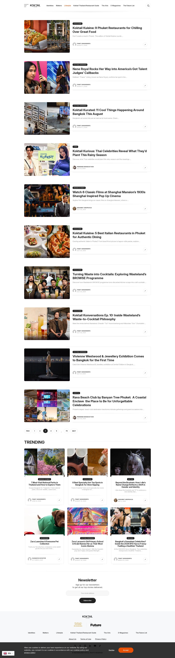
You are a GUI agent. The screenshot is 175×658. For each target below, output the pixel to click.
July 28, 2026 (81, 332)
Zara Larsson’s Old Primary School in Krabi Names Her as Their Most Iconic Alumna (87, 543)
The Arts (105, 6)
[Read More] (145, 45)
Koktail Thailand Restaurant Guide (86, 6)
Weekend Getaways (79, 187)
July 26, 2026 (81, 418)
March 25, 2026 (123, 560)
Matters (59, 6)
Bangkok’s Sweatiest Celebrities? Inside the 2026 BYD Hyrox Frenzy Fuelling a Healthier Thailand (130, 543)
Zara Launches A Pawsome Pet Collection (44, 542)
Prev (28, 431)
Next (74, 431)
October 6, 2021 (37, 560)
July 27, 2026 (81, 374)
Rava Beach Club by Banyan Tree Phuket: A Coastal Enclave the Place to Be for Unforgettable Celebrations (109, 401)
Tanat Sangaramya (83, 43)
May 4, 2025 (122, 501)
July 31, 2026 (81, 168)
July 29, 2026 (81, 250)
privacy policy (29, 653)
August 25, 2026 (80, 501)
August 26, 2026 (80, 560)
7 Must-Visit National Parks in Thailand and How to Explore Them (44, 483)
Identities (49, 6)
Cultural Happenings (80, 64)
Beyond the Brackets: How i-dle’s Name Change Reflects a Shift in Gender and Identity (131, 484)
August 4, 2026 (82, 86)
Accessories (44, 538)
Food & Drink (77, 23)
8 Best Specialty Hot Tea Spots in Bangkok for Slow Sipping (87, 483)
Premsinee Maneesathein (85, 166)
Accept (126, 650)
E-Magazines (116, 6)
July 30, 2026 (81, 209)
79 (67, 431)
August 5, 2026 (82, 45)
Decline (111, 650)
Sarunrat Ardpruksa (84, 207)
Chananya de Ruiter (39, 558)
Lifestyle (67, 6)
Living (75, 146)
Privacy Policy (100, 639)
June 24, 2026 (36, 501)
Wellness (130, 538)
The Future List (128, 6)
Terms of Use (85, 639)
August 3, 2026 (82, 127)
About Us (72, 639)
